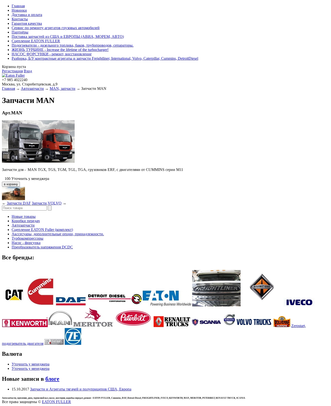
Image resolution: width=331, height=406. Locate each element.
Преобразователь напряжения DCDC (42, 247)
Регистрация (12, 71)
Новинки (19, 10)
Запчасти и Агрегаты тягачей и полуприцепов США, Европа (80, 389)
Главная (18, 6)
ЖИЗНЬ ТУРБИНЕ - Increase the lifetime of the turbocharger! (60, 50)
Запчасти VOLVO (47, 203)
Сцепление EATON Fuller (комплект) (42, 230)
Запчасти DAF (19, 203)
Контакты (20, 19)
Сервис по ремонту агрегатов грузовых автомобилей (56, 28)
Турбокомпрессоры (27, 238)
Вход (28, 71)
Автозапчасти (32, 88)
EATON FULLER (56, 402)
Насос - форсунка (26, 243)
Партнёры (20, 32)
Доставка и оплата (27, 15)
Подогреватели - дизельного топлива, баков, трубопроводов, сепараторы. (73, 45)
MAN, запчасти (62, 88)
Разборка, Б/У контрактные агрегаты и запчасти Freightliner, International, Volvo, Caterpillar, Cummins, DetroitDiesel (105, 58)
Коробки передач (26, 221)
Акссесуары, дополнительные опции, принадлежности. (58, 234)
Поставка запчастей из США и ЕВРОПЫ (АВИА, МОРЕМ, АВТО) (68, 36)
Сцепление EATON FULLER (36, 41)
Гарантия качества (27, 23)
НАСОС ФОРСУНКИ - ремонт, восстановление (52, 54)
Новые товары (24, 216)
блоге (52, 379)
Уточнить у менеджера (30, 364)
